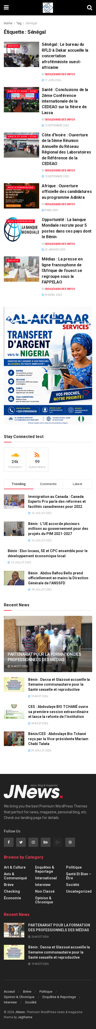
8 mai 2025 (51, 210)
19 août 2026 (39, 696)
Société (13, 46)
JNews (20, 1012)
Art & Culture (15, 867)
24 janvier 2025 (55, 249)
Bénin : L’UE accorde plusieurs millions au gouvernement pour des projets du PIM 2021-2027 (58, 529)
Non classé (45, 891)
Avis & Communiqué (20, 187)
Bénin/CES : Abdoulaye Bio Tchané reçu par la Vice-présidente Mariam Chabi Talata (58, 739)
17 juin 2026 (52, 80)
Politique (74, 867)
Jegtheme (25, 1017)
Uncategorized (79, 891)
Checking (12, 891)
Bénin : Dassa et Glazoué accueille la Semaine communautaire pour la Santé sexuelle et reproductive (59, 684)
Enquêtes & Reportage (44, 869)
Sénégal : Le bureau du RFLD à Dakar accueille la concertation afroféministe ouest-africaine (65, 56)
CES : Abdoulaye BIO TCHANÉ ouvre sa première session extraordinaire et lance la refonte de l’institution (58, 712)
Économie (12, 898)
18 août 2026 (39, 723)
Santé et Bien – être (22, 91)
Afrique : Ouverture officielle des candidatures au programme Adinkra (67, 191)
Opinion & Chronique (44, 900)
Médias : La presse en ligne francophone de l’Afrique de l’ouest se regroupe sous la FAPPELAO (62, 270)
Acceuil (9, 991)
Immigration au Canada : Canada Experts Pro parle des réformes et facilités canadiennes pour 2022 (57, 502)
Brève (9, 885)
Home (8, 23)
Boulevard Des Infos (60, 74)
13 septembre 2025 (56, 125)
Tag (19, 23)
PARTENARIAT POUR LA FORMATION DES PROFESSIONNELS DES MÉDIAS (44, 657)
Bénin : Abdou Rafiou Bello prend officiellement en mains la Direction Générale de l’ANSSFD (58, 578)
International (46, 878)
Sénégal (31, 23)
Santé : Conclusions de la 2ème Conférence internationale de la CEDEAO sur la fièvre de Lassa (65, 101)
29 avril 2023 (53, 294)
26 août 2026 (19, 666)
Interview (42, 885)
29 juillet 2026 (40, 750)
